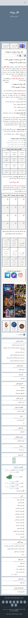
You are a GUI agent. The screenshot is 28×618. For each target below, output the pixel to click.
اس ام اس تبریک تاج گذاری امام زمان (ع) (15, 357)
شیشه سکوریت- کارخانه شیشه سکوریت (15, 548)
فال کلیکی (22, 431)
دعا (23, 422)
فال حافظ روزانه (6, 253)
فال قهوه (22, 387)
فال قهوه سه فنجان (20, 390)
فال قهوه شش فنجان (20, 393)
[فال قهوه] (20, 300)
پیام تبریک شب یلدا (20, 572)
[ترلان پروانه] (14, 46)
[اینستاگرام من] (14, 602)
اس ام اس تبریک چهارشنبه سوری (17, 354)
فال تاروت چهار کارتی (19, 514)
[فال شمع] (8, 300)
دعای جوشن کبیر (20, 420)
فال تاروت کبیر (21, 502)
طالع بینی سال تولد (20, 490)
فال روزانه (14, 12)
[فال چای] (20, 311)
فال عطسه (22, 582)
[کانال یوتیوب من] (16, 605)
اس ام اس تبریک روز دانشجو (18, 344)
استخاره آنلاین (21, 369)
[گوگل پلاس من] (3, 602)
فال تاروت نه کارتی (20, 522)
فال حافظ (22, 563)
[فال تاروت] (20, 289)
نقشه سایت (8, 613)
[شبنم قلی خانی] (6, 46)
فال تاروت (22, 536)
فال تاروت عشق (20, 528)
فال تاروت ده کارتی (20, 525)
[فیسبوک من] (17, 602)
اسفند (8, 146)
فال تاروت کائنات (14, 263)
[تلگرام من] (21, 602)
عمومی (17, 334)
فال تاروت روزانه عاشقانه (18, 531)
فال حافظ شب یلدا (20, 569)
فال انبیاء (22, 378)
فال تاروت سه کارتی (19, 511)
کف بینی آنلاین (6, 244)
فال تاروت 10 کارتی (6, 263)
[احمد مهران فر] (22, 45)
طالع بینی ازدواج (14, 244)
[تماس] (10, 602)
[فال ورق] (8, 311)
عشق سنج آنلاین (21, 440)
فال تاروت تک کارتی (20, 508)
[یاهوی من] (24, 602)
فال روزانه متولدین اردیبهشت (14, 52)
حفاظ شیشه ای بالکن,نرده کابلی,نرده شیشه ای (14, 545)
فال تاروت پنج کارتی (20, 516)
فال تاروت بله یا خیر (20, 534)
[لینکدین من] (12, 605)
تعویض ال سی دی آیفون (19, 551)
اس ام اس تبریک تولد (19, 352)
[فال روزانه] (8, 289)
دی (9, 144)
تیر (9, 140)
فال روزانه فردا (21, 591)
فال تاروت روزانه (22, 263)
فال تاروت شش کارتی (19, 519)
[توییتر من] (7, 602)
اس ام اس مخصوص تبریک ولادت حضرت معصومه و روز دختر (14, 348)
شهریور (8, 142)
